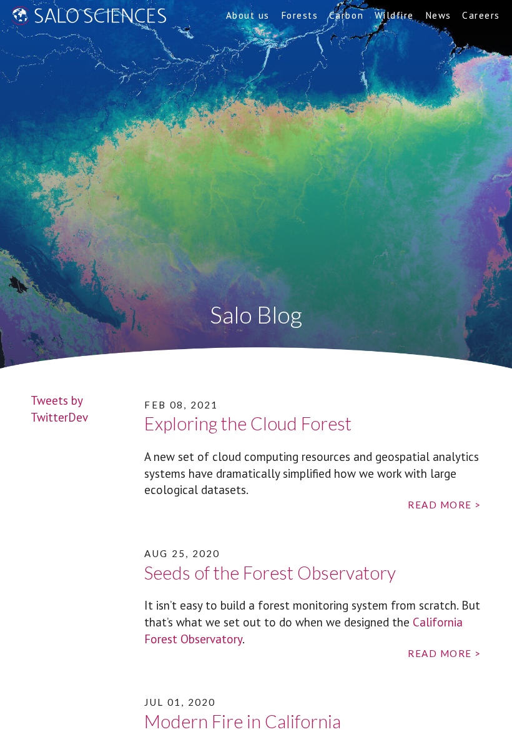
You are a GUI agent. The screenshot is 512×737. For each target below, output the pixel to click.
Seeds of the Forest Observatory (270, 572)
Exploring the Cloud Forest (248, 423)
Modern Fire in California (242, 721)
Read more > (444, 504)
